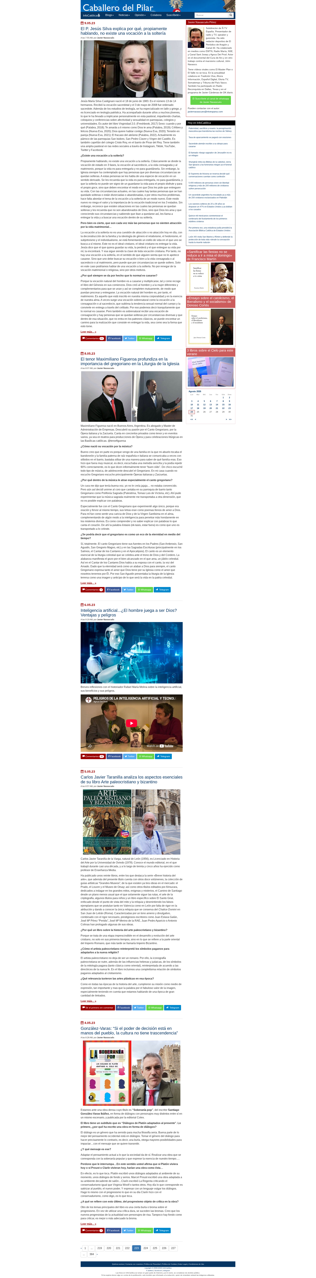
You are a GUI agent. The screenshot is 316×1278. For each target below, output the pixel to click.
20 (211, 408)
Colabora (156, 15)
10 (192, 405)
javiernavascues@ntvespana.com (205, 111)
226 (164, 1248)
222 (127, 1248)
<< (191, 419)
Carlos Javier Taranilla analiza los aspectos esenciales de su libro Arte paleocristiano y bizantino (132, 779)
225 (155, 1248)
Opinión (139, 15)
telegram (166, 1270)
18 (198, 408)
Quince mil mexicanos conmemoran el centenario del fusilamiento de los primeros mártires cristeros (208, 218)
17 (192, 408)
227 (173, 1248)
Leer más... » (88, 331)
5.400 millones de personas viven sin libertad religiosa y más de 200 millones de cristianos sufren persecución (209, 186)
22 (223, 408)
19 (204, 408)
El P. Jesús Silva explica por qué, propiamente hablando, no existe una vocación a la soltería (124, 31)
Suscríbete (172, 15)
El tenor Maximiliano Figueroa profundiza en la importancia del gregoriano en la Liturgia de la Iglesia (130, 361)
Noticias (123, 15)
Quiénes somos (118, 1264)
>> (230, 419)
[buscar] (231, 15)
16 (229, 405)
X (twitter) (149, 1270)
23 (229, 408)
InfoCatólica (90, 15)
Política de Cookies (169, 1264)
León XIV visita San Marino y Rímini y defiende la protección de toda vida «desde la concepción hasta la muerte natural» (211, 240)
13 (211, 405)
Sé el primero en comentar (99, 1007)
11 (198, 405)
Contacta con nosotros (134, 1264)
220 (109, 1248)
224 (146, 1248)
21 (217, 408)
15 (223, 405)
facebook (158, 1270)
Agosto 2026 (195, 391)
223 (136, 1248)
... (92, 1248)
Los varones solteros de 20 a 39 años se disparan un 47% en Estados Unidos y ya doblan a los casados (210, 207)
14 (217, 405)
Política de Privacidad (152, 1264)
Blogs (108, 15)
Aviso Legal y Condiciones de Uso (191, 1264)
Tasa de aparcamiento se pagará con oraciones (210, 137)
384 (92, 1254)
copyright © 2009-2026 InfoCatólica (158, 1268)
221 (118, 1248)
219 (99, 1248)
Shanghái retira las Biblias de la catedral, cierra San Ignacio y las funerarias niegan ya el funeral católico (210, 165)
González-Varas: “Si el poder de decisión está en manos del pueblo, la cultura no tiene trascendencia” (129, 1030)
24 (192, 412)
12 (204, 405)
